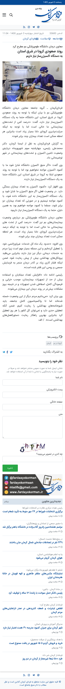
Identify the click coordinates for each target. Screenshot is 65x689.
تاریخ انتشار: (38, 33)
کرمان (49, 343)
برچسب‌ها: (53, 337)
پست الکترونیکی (54, 390)
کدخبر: (59, 33)
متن (60, 414)
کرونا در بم (58, 343)
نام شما (59, 378)
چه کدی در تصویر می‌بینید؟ (49, 454)
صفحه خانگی (56, 402)
